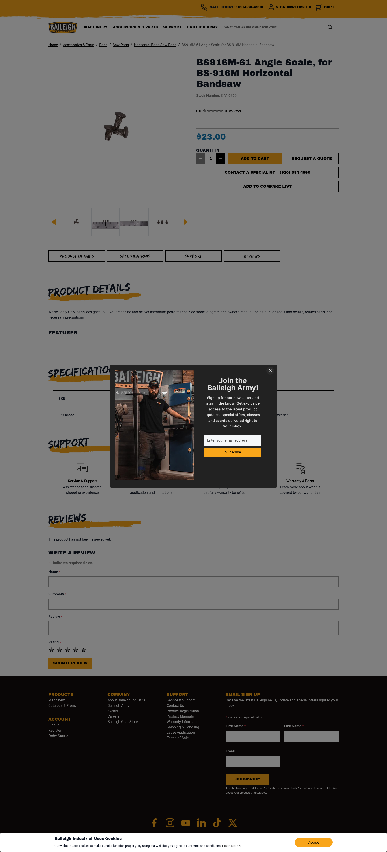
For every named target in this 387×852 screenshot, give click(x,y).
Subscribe (233, 452)
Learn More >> (232, 846)
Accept (313, 842)
